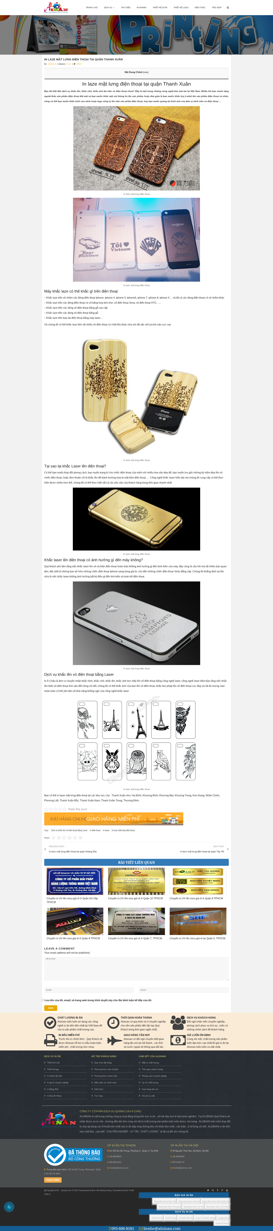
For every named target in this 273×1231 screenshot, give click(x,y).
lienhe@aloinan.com (119, 1168)
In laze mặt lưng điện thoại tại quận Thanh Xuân (83, 59)
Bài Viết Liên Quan (136, 862)
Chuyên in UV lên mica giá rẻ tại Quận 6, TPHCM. (198, 938)
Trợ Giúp (98, 1096)
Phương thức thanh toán (105, 1076)
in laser (106, 830)
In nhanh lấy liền (54, 1076)
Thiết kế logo (53, 1069)
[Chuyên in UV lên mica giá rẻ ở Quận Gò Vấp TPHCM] (75, 881)
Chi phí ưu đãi (148, 1096)
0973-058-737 (178, 1162)
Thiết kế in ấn (53, 1063)
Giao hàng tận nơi (150, 1089)
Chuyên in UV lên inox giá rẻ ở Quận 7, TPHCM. (135, 938)
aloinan (51, 64)
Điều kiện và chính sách (105, 1082)
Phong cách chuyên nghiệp (154, 1076)
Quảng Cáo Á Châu (69, 1190)
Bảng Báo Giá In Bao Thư (165, 1201)
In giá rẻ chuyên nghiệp (57, 1082)
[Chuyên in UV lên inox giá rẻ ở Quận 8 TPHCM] (75, 921)
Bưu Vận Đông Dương (101, 1190)
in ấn (69, 64)
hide (146, 72)
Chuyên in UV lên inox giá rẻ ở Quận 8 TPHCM (73, 938)
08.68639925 (115, 1156)
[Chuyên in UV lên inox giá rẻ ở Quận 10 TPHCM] (136, 881)
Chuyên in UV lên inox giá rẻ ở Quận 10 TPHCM (135, 898)
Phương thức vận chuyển (106, 1069)
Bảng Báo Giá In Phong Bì (170, 1207)
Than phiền (53, 1180)
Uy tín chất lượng (150, 1082)
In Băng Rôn (52, 1089)
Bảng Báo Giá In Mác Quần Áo (216, 1201)
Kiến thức (98, 1089)
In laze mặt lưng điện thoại (123, 830)
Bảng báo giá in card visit (189, 1201)
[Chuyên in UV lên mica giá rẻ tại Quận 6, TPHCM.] (198, 921)
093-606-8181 (115, 1162)
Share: (47, 838)
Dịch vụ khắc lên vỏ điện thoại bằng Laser (69, 830)
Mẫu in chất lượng (150, 1063)
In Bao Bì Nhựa (54, 1096)
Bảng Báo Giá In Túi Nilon (217, 1207)
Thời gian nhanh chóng (152, 1069)
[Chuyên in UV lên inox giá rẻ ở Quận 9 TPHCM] (198, 881)
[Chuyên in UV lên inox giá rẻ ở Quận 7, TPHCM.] (136, 921)
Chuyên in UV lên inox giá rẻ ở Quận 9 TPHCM (196, 898)
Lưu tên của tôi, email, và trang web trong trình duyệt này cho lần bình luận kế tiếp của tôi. (98, 1000)
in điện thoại (95, 830)
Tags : (46, 830)
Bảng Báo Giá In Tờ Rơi (194, 1207)
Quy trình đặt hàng (103, 1063)
